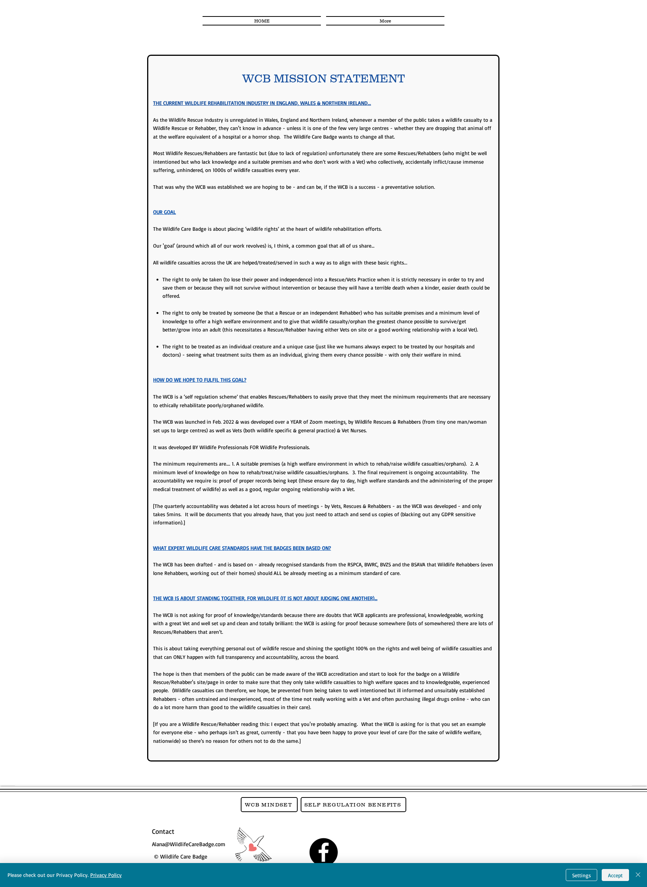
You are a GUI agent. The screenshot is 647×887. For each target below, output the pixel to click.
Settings (581, 875)
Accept (615, 875)
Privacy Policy (106, 875)
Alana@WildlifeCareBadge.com (188, 844)
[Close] (638, 875)
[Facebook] (323, 852)
